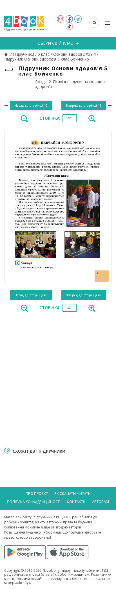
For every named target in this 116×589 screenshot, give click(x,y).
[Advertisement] (58, 379)
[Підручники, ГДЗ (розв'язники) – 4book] (6, 54)
